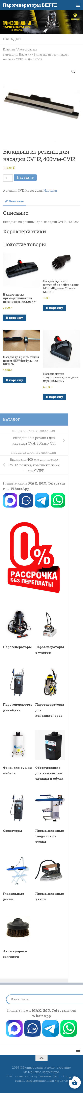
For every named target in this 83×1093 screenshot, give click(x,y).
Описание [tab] (16, 201)
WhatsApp (19, 488)
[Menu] (78, 5)
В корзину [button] (14, 318)
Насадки (12, 39)
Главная (9, 49)
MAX (32, 483)
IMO (42, 483)
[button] (73, 71)
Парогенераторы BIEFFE (30, 5)
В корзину (25, 177)
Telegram (56, 483)
